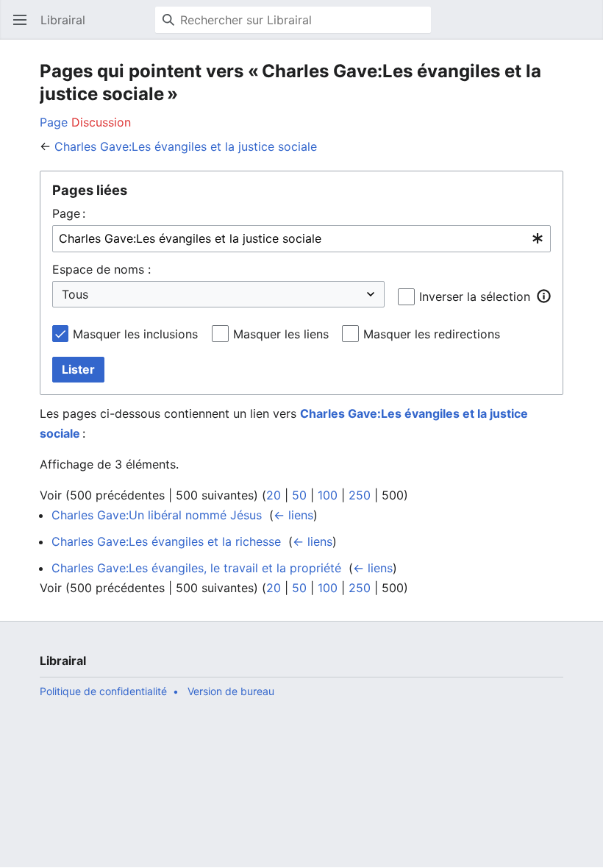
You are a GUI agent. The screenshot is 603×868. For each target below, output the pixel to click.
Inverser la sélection (474, 296)
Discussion (101, 122)
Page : (68, 213)
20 (273, 495)
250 (360, 495)
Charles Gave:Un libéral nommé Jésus (156, 515)
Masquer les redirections (431, 334)
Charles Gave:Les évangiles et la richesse (166, 541)
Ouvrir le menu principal (25, 27)
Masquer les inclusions (135, 334)
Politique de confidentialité (103, 691)
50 (299, 495)
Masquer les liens (281, 334)
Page (54, 122)
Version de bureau (231, 691)
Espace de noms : (101, 269)
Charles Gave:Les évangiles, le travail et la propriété (196, 568)
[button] (543, 295)
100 (328, 495)
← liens (293, 515)
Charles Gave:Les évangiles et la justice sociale (185, 146)
